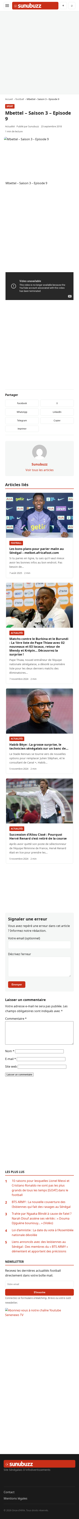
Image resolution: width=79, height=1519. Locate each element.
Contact (9, 1492)
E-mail (10, 1059)
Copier (57, 420)
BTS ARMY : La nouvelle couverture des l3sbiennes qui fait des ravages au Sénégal (41, 1204)
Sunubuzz (33, 126)
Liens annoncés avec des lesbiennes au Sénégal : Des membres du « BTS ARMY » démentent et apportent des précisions (40, 1246)
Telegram (22, 420)
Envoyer (17, 984)
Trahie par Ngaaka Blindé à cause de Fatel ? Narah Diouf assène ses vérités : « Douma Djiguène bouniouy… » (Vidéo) (41, 1218)
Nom (9, 1051)
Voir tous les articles (40, 470)
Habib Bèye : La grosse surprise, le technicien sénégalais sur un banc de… (38, 746)
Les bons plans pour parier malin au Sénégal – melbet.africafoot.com (36, 551)
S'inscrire (39, 1292)
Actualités (17, 633)
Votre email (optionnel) (24, 938)
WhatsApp (22, 412)
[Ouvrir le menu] (7, 5)
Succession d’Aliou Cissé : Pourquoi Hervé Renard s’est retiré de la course (38, 836)
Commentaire (16, 1019)
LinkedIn (57, 412)
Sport (10, 106)
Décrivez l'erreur (19, 954)
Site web (11, 1066)
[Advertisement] (39, 53)
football (16, 543)
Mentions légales (15, 1498)
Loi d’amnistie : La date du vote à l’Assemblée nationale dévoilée (42, 1232)
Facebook (22, 403)
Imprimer (22, 428)
